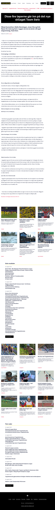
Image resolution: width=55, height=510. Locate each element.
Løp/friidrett (13, 3)
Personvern (23, 499)
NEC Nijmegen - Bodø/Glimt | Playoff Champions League (18, 463)
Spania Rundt (32, 8)
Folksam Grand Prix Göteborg (12, 286)
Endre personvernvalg (42, 499)
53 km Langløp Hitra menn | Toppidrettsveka (15, 449)
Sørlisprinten (8, 328)
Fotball (19, 3)
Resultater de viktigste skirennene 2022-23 (10, 196)
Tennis (37, 3)
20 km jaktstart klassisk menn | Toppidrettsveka (16, 296)
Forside (10, 499)
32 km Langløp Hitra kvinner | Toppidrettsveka (16, 450)
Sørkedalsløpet (9, 271)
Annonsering (18, 499)
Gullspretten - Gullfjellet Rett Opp (13, 300)
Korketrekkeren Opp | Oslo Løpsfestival (14, 307)
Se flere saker (8, 485)
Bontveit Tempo (9, 277)
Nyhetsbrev (36, 499)
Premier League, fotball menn (12, 453)
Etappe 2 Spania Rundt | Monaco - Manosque (15, 299)
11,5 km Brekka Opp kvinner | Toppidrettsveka (16, 440)
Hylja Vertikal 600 (9, 310)
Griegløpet (8, 316)
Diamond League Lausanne (11, 448)
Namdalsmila (8, 312)
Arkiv (32, 499)
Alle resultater (27, 10)
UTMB (38, 8)
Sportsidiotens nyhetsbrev (46, 8)
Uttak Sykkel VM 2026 (10, 458)
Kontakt (13, 499)
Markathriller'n (8, 322)
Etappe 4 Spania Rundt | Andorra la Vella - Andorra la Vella (19, 270)
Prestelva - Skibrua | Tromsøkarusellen (14, 276)
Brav (32, 58)
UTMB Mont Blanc (9, 285)
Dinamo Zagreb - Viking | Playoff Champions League (17, 471)
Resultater (43, 3)
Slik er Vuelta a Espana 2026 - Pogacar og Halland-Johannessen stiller (22, 470)
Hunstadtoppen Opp (10, 288)
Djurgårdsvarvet (9, 315)
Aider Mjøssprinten (9, 302)
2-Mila (6, 325)
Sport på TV (5, 8)
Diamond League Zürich (23, 8)
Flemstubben (8, 318)
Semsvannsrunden (9, 273)
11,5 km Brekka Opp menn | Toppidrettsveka (15, 443)
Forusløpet (7, 306)
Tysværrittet (8, 326)
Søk (48, 2)
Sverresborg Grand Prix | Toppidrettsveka (15, 331)
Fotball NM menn (9, 441)
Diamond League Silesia (11, 294)
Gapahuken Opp (9, 304)
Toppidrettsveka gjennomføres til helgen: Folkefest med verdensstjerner (23, 476)
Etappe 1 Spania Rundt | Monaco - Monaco (15, 438)
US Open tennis (9, 279)
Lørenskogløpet (9, 313)
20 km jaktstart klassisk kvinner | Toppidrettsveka (17, 297)
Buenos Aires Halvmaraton (11, 293)
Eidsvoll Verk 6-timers (10, 319)
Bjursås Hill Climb (9, 274)
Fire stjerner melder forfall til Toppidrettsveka (16, 452)
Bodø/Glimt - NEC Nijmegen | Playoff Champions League (18, 268)
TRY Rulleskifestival (10, 332)
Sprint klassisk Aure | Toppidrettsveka (14, 437)
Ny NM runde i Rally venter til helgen (14, 465)
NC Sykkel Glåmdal (9, 323)
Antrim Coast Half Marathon (12, 303)
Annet (21, 256)
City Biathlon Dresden (10, 329)
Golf (33, 3)
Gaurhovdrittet (9, 321)
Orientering (28, 3)
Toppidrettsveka (12, 8)
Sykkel (23, 3)
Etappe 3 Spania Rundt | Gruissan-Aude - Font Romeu (17, 284)
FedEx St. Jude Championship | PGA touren (15, 481)
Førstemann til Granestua (11, 309)
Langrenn (10, 33)
